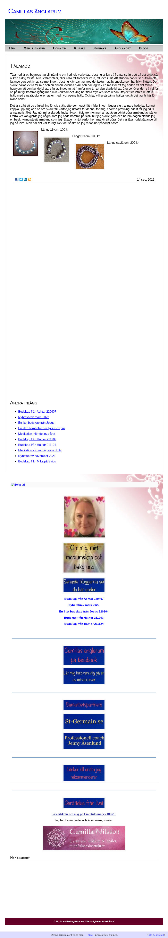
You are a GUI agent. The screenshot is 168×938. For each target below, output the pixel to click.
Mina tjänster (34, 48)
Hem (12, 48)
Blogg (143, 48)
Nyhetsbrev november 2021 (37, 456)
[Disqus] (84, 238)
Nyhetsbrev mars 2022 (33, 417)
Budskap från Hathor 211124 (37, 444)
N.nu (90, 934)
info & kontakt (156, 934)
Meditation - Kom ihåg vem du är (40, 450)
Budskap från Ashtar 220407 (37, 411)
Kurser (79, 48)
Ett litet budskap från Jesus (36, 422)
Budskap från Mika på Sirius (37, 461)
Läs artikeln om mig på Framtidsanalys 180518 (84, 814)
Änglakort (122, 48)
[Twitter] (21, 179)
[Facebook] (16, 179)
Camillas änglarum (34, 11)
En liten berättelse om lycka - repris (41, 428)
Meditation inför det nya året (36, 433)
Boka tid (59, 48)
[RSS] (29, 179)
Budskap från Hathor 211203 (37, 439)
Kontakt (100, 48)
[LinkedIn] (25, 179)
